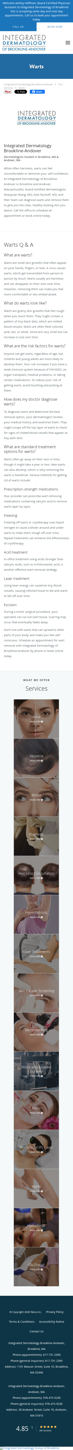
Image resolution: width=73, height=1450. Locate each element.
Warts (22, 88)
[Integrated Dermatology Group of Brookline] (36, 1448)
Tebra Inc (35, 1312)
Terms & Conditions (21, 1321)
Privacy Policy (54, 1312)
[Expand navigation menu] (67, 42)
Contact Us (37, 1331)
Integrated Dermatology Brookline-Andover (28, 84)
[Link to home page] (31, 42)
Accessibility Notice (51, 1321)
